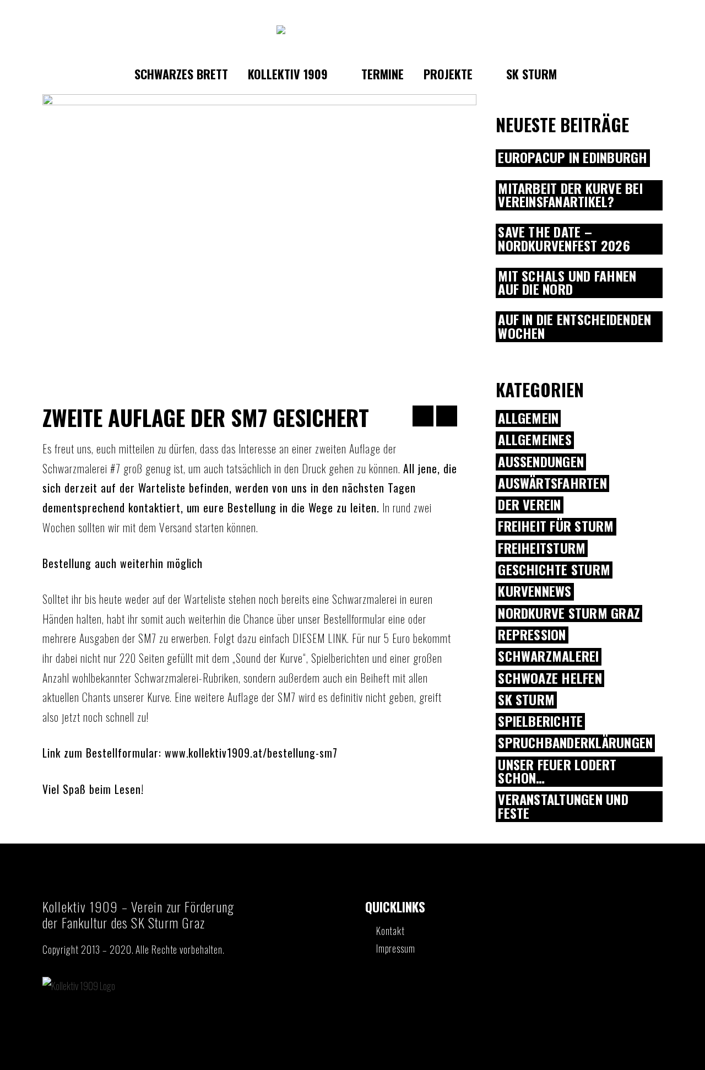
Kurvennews (534, 591)
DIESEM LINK (319, 638)
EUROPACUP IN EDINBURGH (572, 157)
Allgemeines (535, 439)
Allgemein (528, 418)
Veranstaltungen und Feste (563, 806)
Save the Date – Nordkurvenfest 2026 (564, 239)
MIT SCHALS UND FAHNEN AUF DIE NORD (567, 283)
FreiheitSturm (541, 548)
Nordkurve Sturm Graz (569, 613)
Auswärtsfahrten (552, 483)
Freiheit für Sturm (556, 526)
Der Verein (529, 505)
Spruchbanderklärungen (575, 743)
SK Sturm (526, 700)
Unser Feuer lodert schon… (557, 771)
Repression (532, 635)
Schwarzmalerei (548, 656)
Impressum (395, 948)
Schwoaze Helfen (550, 678)
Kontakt (390, 930)
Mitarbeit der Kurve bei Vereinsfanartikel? (570, 195)
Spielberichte (540, 721)
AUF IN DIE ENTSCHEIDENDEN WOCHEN (574, 326)
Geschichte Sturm (554, 570)
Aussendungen (541, 462)
